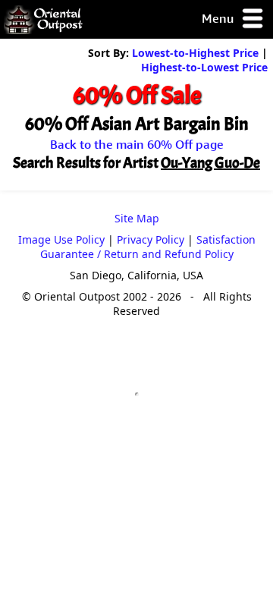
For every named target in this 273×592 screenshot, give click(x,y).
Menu (219, 18)
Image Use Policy (61, 239)
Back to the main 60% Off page (137, 144)
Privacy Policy (150, 239)
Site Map (137, 218)
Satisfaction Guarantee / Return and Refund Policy (148, 246)
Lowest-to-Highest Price (195, 53)
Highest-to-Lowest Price (204, 67)
